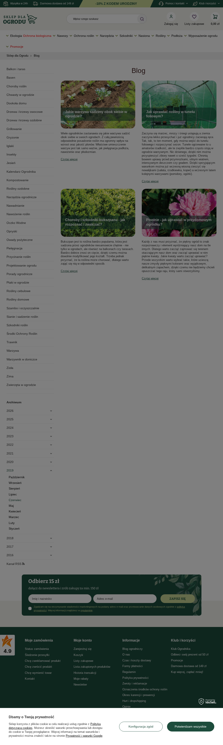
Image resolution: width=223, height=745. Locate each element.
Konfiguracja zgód (140, 726)
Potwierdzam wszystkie (190, 726)
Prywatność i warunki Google (84, 735)
